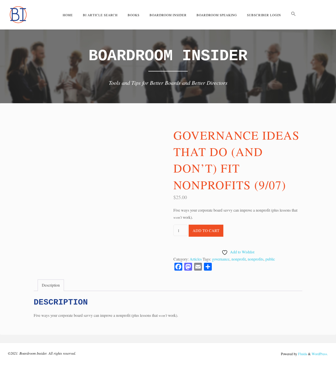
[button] (293, 14)
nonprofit (238, 259)
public (270, 259)
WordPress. (320, 353)
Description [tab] (51, 285)
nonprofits (255, 259)
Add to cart (206, 230)
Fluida (302, 353)
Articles (196, 259)
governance (220, 259)
